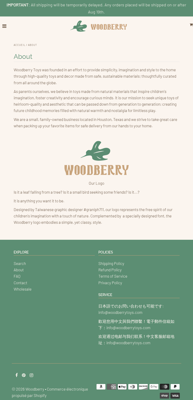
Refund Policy (110, 269)
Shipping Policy (111, 263)
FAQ (17, 276)
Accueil (19, 44)
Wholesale (23, 289)
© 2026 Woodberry (28, 389)
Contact (20, 282)
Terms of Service (112, 276)
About (19, 269)
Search (20, 263)
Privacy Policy (110, 282)
